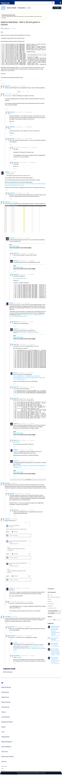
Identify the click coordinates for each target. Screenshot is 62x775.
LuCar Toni (12, 238)
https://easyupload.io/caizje (19, 278)
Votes (23, 91)
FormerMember (29, 112)
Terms (3, 768)
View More (29, 479)
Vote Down (7, 109)
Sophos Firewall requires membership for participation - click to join (31, 772)
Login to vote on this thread (50, 594)
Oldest (19, 91)
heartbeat (52, 613)
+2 (49, 597)
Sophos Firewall (53, 611)
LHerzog (7, 172)
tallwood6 (7, 86)
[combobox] (32, 2)
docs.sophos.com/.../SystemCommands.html (28, 332)
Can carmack (12, 635)
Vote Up (5, 109)
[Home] (7, 3)
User (60, 2)
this (16, 592)
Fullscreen (43, 64)
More (29, 7)
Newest (27, 91)
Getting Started (4, 766)
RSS (54, 619)
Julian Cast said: (10, 173)
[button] (52, 2)
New (58, 7)
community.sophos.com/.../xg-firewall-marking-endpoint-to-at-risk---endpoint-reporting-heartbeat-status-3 (29, 648)
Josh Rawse (8, 616)
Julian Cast (6, 28)
